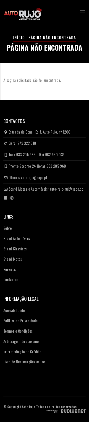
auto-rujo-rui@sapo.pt (66, 189)
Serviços (9, 269)
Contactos (10, 279)
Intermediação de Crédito (22, 351)
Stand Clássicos (15, 249)
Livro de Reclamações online (24, 361)
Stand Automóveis (16, 238)
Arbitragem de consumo (21, 341)
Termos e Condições (18, 331)
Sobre (7, 228)
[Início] (22, 12)
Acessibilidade (14, 310)
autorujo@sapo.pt (34, 177)
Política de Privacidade (20, 320)
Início (19, 37)
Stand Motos (12, 259)
